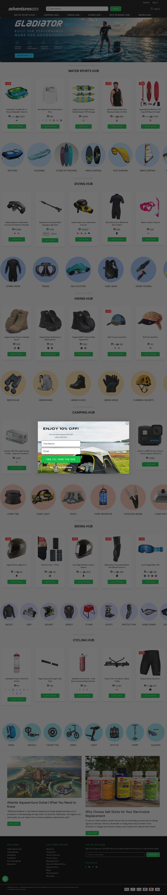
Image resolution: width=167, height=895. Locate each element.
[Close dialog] (127, 423)
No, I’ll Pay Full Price (61, 467)
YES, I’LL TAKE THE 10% (60, 459)
